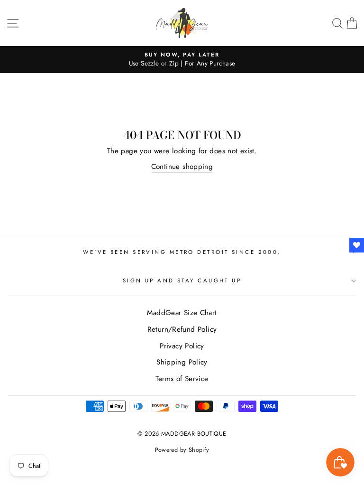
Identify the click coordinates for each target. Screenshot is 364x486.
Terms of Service (181, 379)
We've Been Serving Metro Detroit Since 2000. (182, 252)
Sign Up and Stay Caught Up (182, 280)
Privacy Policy (182, 346)
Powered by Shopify (182, 450)
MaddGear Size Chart (182, 313)
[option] (182, 59)
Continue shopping (182, 166)
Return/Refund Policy (182, 329)
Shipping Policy (182, 362)
